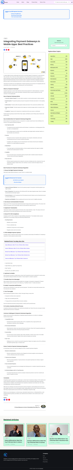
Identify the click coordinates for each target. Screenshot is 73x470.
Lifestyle (52, 95)
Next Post (37, 405)
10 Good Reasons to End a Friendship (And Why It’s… (27, 407)
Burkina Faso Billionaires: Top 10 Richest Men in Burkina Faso (59, 439)
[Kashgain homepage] (4, 2)
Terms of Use (42, 2)
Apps (52, 59)
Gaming (52, 84)
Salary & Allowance (54, 107)
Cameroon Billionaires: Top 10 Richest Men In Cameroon (16, 258)
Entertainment (53, 78)
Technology (53, 118)
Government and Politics (55, 90)
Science (52, 110)
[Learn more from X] (8, 50)
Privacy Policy (34, 2)
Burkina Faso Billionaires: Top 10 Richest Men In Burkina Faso (17, 251)
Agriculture (53, 56)
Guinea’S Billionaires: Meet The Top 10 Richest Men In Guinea (17, 248)
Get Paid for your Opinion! (15, 180)
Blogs (28, 2)
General (52, 87)
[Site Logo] (7, 455)
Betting (52, 64)
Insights (5, 38)
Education (53, 76)
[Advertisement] (36, 28)
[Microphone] (66, 45)
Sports (52, 115)
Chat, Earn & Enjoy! (13, 182)
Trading (52, 121)
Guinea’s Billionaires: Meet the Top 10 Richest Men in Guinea (36, 441)
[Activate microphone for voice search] (69, 2)
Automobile (53, 61)
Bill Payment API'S (54, 67)
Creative (52, 73)
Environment (53, 81)
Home (18, 2)
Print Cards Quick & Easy (16, 16)
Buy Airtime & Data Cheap (16, 15)
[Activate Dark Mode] (72, 2)
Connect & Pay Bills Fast (16, 13)
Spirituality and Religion (55, 113)
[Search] (55, 2)
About (23, 2)
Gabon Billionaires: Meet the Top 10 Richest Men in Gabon (13, 441)
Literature (53, 98)
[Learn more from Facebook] (4, 50)
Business (52, 70)
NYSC (52, 101)
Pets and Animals (54, 104)
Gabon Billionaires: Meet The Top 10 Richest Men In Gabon (16, 244)
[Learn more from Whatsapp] (6, 50)
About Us (44, 457)
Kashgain (41, 468)
